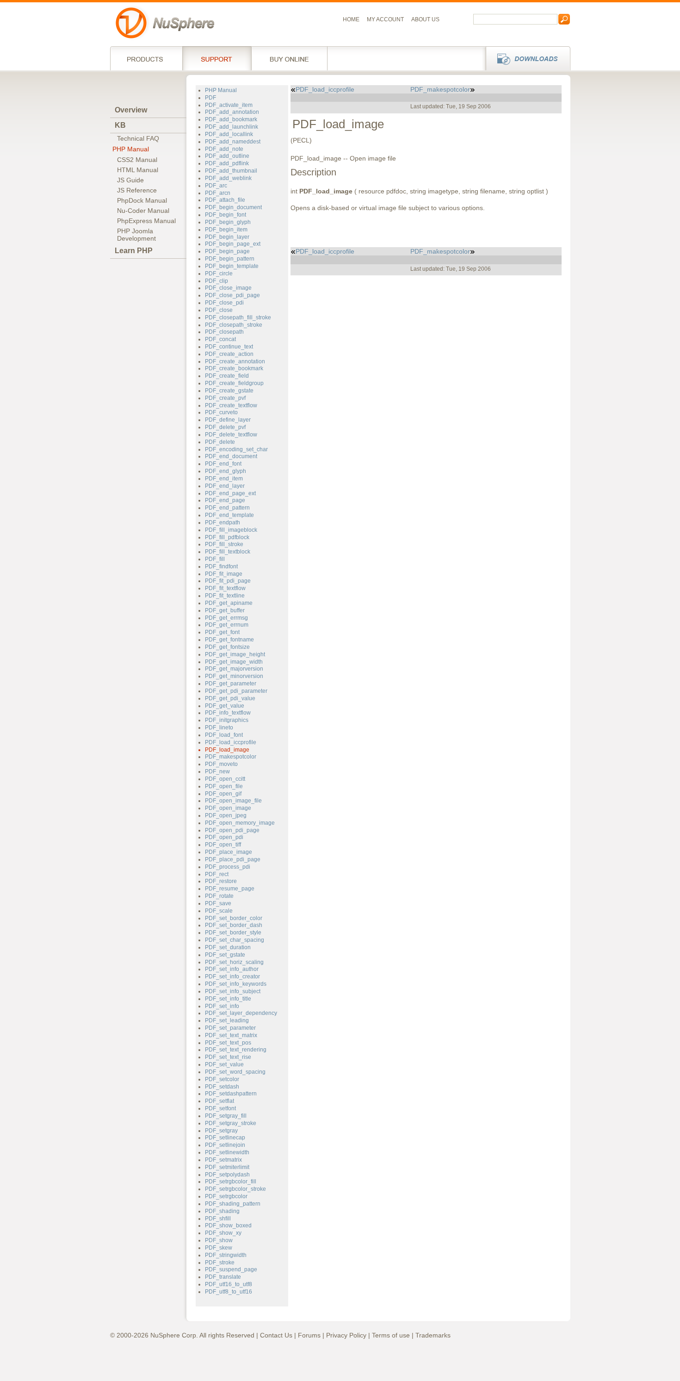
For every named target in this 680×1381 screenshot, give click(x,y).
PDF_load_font (224, 735)
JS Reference (137, 190)
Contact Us (276, 1335)
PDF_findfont (221, 566)
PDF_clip (216, 281)
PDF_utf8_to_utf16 (228, 1291)
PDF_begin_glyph (228, 222)
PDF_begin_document (233, 207)
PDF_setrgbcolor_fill (230, 1181)
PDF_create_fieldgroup (234, 383)
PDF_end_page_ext (230, 493)
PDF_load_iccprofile (230, 742)
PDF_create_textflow (231, 405)
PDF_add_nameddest (232, 141)
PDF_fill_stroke (224, 544)
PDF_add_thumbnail (231, 171)
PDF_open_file (224, 786)
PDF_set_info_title (228, 998)
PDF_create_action (229, 354)
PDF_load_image (227, 749)
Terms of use (391, 1335)
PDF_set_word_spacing (235, 1072)
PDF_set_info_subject (232, 991)
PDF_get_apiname (229, 603)
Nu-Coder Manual (143, 210)
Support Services (216, 58)
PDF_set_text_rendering (235, 1049)
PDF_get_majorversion (234, 669)
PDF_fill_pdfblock (227, 537)
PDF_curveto (221, 412)
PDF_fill (215, 559)
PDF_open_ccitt (225, 779)
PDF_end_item (224, 478)
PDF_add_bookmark (231, 119)
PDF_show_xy (223, 1233)
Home (351, 19)
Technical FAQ (138, 138)
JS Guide (130, 180)
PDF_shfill (218, 1218)
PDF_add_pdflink (227, 163)
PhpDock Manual (142, 200)
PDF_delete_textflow (231, 434)
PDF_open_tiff (223, 844)
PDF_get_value (224, 706)
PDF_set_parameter (230, 1028)
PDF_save (218, 903)
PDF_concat (220, 339)
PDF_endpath (222, 522)
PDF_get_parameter (230, 683)
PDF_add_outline (227, 156)
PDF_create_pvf (225, 398)
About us (425, 19)
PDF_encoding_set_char (236, 449)
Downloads (525, 58)
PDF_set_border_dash (233, 925)
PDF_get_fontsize (227, 647)
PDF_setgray (221, 1130)
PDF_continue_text (229, 346)
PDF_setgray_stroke (230, 1123)
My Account (385, 19)
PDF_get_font (222, 632)
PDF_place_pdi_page (232, 859)
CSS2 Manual (137, 159)
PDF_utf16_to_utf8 (228, 1284)
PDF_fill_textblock (227, 551)
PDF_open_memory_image (240, 823)
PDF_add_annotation (232, 112)
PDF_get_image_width (234, 662)
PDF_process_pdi (227, 867)
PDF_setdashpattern (231, 1093)
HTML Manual (137, 170)
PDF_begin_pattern (229, 258)
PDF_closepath (224, 332)
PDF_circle (219, 273)
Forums (309, 1335)
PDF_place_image (228, 852)
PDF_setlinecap (225, 1137)
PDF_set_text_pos (228, 1042)
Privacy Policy (346, 1335)
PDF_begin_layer (227, 237)
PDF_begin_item (226, 229)
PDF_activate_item (229, 105)
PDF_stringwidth (226, 1255)
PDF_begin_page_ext (232, 244)
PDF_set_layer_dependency (241, 1013)
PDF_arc (216, 185)
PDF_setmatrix (223, 1160)
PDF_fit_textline (225, 595)
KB (120, 125)
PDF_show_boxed (228, 1225)
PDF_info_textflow (228, 712)
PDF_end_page (225, 500)
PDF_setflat (219, 1101)
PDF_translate (223, 1277)
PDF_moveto (221, 764)
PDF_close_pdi (224, 302)
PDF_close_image (228, 288)
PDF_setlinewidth (227, 1152)
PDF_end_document (231, 456)
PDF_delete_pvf (225, 427)
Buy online (289, 58)
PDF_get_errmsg (226, 618)
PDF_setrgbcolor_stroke (235, 1189)
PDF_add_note (224, 149)
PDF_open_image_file (233, 800)
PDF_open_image (228, 808)
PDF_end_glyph (225, 471)
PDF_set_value (224, 1064)
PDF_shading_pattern (232, 1204)
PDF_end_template (229, 515)
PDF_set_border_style (233, 932)
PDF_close (219, 310)
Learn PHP (134, 251)
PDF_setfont (220, 1108)
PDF (210, 97)
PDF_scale (219, 911)
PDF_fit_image (223, 574)
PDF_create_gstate (229, 390)
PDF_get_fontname (229, 639)
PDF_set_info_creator (232, 976)
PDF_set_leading (227, 1020)
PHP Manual (130, 149)
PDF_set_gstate (225, 955)
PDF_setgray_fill (226, 1116)
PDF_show (219, 1240)
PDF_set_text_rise (228, 1057)
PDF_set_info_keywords (235, 984)
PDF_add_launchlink (231, 127)
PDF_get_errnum (226, 625)
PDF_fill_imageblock (231, 530)
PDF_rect (217, 874)
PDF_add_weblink (228, 178)
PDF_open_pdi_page (232, 830)
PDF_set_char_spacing (234, 940)
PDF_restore (221, 881)
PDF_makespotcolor (230, 756)
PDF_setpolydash (227, 1174)
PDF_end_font (223, 463)
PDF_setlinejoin (225, 1145)
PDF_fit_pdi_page (228, 581)
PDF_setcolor (222, 1079)
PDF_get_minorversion (234, 676)
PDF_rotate (219, 896)
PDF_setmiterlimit (227, 1167)
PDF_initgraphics (226, 720)
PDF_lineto (219, 727)
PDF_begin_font (225, 215)
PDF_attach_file (225, 200)
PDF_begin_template (232, 266)
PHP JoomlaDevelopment (136, 234)
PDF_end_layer (225, 486)
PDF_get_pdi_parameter (236, 691)
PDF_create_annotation (235, 361)
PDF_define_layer (228, 420)
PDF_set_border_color (233, 918)
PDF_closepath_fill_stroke (238, 317)
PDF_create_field (227, 376)
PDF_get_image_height (235, 654)
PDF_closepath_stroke (233, 325)
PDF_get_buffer (225, 610)
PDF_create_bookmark (234, 368)
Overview (131, 110)
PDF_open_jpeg (226, 815)
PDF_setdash (222, 1086)
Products (146, 58)
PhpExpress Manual (146, 220)
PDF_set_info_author (232, 969)
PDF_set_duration (228, 947)
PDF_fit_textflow (225, 588)
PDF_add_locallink (229, 134)
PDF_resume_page (229, 888)
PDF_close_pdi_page (232, 295)
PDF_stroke (220, 1262)
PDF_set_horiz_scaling (234, 962)
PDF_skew (218, 1247)
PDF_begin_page (227, 251)
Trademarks (433, 1335)
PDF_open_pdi (224, 837)
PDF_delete (220, 442)
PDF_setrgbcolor (226, 1196)
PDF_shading (222, 1211)
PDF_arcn (217, 193)
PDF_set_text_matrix (231, 1035)
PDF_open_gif (223, 793)
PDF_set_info (222, 1006)
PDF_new (217, 771)
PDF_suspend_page (231, 1269)
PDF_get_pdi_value (230, 698)
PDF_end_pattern (227, 507)
